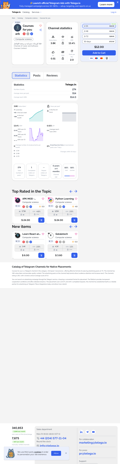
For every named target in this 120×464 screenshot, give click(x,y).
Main (13, 18)
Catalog (26, 12)
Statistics (21, 75)
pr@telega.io (87, 453)
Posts (36, 75)
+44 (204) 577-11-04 (53, 438)
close (117, 2)
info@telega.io (49, 445)
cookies (37, 452)
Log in (113, 12)
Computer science (31, 18)
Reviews (52, 75)
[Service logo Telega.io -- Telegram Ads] (16, 12)
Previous (71, 191)
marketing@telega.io (93, 442)
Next (75, 191)
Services (35, 12)
